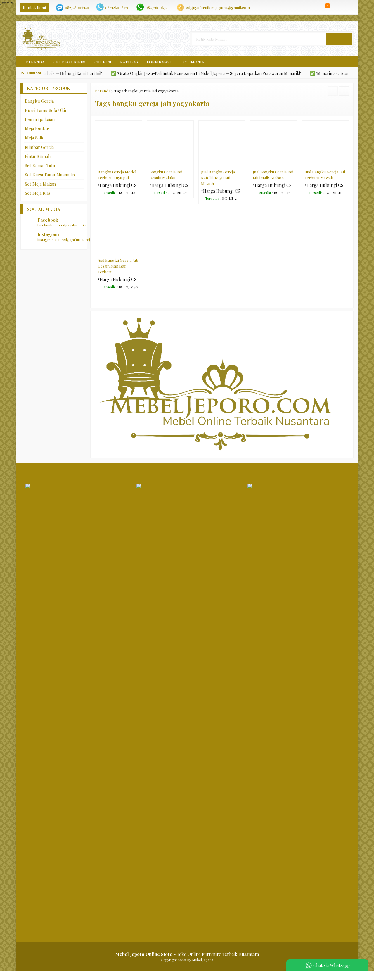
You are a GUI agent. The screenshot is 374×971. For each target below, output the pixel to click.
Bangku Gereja (39, 101)
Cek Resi (102, 61)
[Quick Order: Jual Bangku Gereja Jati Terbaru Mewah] (345, 162)
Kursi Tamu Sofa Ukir (46, 110)
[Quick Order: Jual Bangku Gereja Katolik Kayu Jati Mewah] (242, 162)
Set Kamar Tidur (41, 165)
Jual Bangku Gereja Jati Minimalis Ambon (273, 174)
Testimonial (193, 61)
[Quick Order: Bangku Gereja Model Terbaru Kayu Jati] (138, 162)
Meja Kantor (37, 129)
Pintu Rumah (38, 156)
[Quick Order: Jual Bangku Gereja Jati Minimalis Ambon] (293, 162)
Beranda (35, 61)
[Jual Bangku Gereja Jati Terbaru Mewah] (325, 143)
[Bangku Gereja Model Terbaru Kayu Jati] (118, 143)
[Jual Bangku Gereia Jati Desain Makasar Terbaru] (118, 231)
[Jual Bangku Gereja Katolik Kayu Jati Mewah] (222, 143)
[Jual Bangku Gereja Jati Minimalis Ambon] (273, 143)
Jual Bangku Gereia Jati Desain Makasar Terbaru (118, 266)
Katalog (129, 61)
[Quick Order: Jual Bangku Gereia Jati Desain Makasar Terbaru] (138, 250)
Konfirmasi (159, 61)
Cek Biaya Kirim (69, 61)
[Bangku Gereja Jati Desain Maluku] (170, 143)
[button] (339, 39)
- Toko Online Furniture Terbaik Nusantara (187, 954)
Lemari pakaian (40, 119)
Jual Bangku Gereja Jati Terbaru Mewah (324, 174)
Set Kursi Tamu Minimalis (50, 174)
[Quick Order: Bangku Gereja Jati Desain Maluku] (190, 162)
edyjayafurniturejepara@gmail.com (218, 7)
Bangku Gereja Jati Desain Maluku (165, 174)
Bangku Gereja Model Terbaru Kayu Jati (117, 174)
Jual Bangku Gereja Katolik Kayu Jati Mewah (218, 177)
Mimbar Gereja (39, 147)
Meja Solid (35, 138)
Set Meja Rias (38, 193)
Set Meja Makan (40, 184)
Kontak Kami (34, 7)
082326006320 (77, 7)
